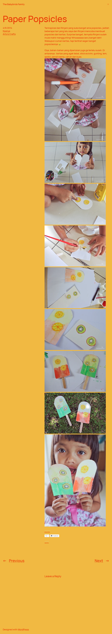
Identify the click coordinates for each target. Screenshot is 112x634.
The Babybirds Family (14, 4)
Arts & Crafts (9, 34)
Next (99, 560)
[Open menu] (108, 4)
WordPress (23, 629)
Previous (16, 560)
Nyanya (6, 31)
